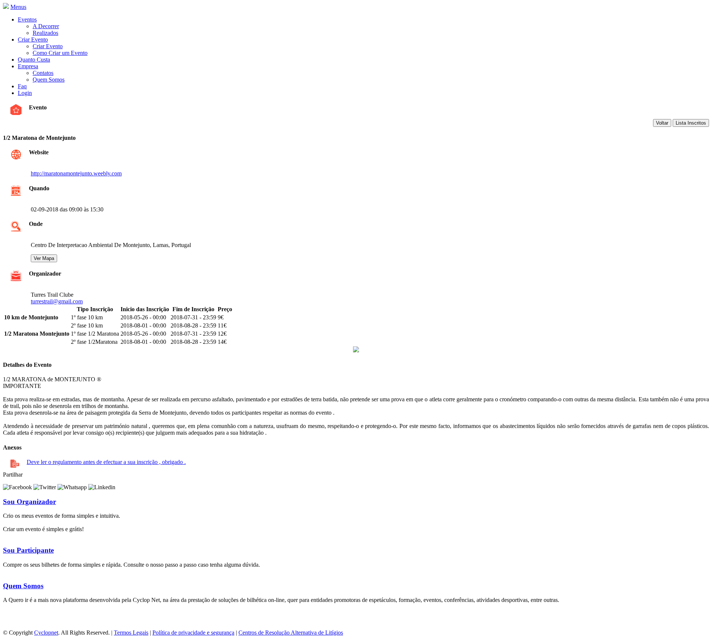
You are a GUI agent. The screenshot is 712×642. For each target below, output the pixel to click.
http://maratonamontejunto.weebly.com (76, 173)
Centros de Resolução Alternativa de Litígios (290, 632)
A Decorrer (46, 26)
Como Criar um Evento (60, 53)
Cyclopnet (46, 632)
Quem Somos (49, 79)
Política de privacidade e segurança (193, 632)
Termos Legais (131, 632)
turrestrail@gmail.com (57, 301)
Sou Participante (28, 550)
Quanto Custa (34, 59)
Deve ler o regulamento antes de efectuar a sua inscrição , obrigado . (106, 462)
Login (25, 93)
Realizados (45, 33)
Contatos (43, 73)
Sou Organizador (29, 502)
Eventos (27, 19)
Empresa (28, 66)
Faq (22, 86)
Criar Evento (33, 39)
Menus (18, 7)
